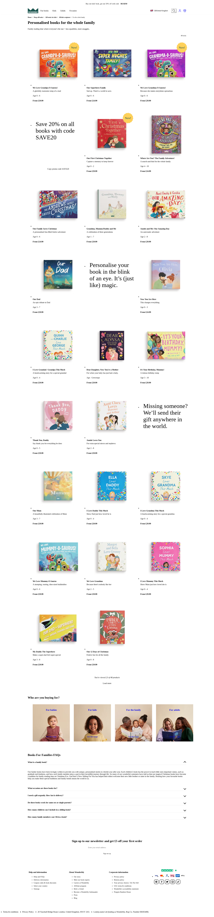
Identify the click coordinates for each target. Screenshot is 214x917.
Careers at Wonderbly (81, 883)
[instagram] (172, 882)
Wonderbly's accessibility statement (126, 889)
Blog (75, 898)
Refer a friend (79, 889)
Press (75, 895)
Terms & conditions (10, 912)
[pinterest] (156, 882)
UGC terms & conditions (122, 886)
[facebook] (162, 882)
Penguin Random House (122, 892)
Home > (30, 17)
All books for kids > (51, 17)
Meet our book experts (82, 880)
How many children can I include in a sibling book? (49, 810)
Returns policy (119, 880)
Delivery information (41, 880)
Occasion (73, 11)
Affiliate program (80, 886)
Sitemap (36, 889)
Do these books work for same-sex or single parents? (50, 803)
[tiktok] (178, 882)
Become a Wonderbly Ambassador (86, 892)
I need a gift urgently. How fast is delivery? (45, 795)
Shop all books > (39, 17)
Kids (54, 11)
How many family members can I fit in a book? (47, 817)
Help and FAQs (39, 877)
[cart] (184, 10)
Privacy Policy (28, 912)
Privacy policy (119, 877)
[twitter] (167, 882)
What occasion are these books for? (42, 788)
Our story (77, 877)
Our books (44, 11)
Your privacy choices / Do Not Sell (126, 883)
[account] (179, 10)
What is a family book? (37, 762)
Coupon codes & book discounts (45, 883)
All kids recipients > (65, 17)
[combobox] (159, 11)
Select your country (40, 886)
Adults (62, 11)
